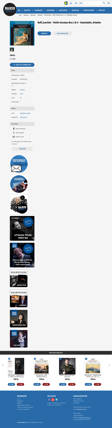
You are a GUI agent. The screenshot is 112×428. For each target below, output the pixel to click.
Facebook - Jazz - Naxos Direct (54, 405)
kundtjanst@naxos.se (82, 409)
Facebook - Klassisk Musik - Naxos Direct (56, 403)
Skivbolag (75, 10)
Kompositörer (88, 10)
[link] (20, 15)
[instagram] (56, 401)
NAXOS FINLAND (77, 413)
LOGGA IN (22, 149)
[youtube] (53, 401)
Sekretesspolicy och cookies (23, 405)
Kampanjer (51, 10)
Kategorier (63, 10)
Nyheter (27, 10)
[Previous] (2, 365)
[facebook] (49, 401)
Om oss (19, 399)
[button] (66, 3)
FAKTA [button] (13, 70)
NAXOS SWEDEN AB (77, 399)
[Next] (109, 365)
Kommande (38, 10)
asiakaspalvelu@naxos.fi (84, 417)
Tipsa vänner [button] (14, 124)
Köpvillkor (19, 403)
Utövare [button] (13, 108)
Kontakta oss (20, 401)
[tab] (22, 70)
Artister (101, 10)
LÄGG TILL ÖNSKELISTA (23, 65)
